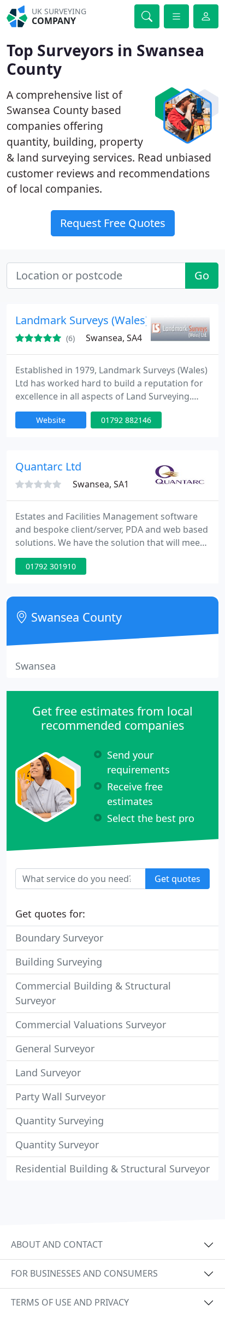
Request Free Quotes (112, 223)
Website (51, 420)
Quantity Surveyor (57, 1144)
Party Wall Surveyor (60, 1096)
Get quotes (177, 879)
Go (201, 275)
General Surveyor (54, 1048)
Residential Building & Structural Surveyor (112, 1168)
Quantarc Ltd (48, 466)
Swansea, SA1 (101, 484)
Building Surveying (58, 961)
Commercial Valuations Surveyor (90, 1024)
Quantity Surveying (59, 1120)
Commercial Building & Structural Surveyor (93, 993)
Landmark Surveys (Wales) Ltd (91, 320)
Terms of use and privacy (70, 1302)
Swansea (35, 665)
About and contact (57, 1244)
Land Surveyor (48, 1072)
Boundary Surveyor (59, 937)
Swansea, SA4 (114, 338)
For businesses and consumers (84, 1273)
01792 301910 (51, 566)
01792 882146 (126, 420)
